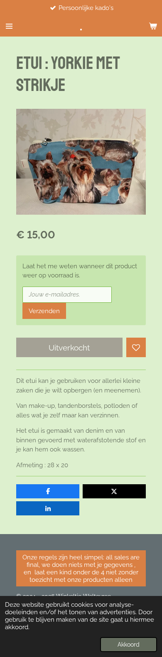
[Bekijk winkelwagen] (153, 26)
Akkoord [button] (129, 644)
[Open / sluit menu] (9, 26)
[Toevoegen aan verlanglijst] (136, 347)
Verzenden (44, 311)
